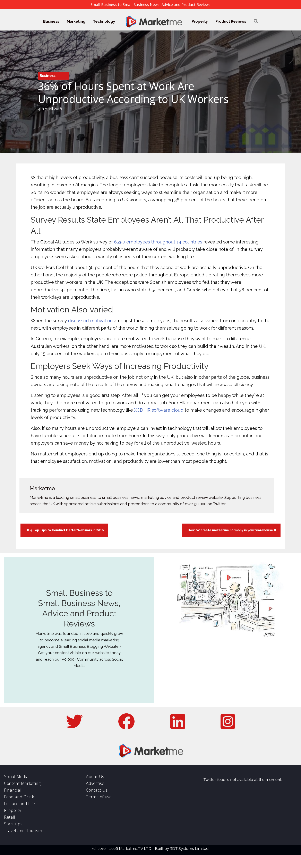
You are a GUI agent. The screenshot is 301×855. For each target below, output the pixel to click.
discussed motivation (90, 320)
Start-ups (13, 824)
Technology (104, 21)
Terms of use (99, 797)
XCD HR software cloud (158, 410)
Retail (9, 817)
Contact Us (97, 790)
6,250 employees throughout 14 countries (158, 241)
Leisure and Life (19, 803)
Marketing (76, 21)
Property (200, 21)
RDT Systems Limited (189, 848)
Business (51, 21)
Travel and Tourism (23, 830)
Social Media (16, 776)
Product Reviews (230, 21)
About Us (95, 776)
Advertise (95, 783)
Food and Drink (19, 797)
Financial (12, 790)
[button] (256, 21)
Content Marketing (22, 783)
